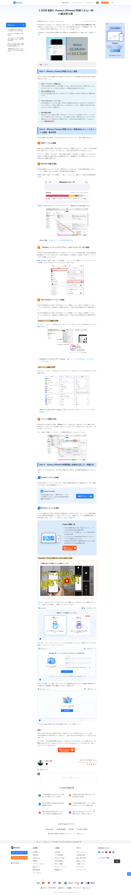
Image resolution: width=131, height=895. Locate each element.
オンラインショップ (18, 858)
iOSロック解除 (59, 864)
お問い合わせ (36, 858)
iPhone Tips (49, 829)
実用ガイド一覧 (80, 861)
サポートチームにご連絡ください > (75, 833)
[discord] (113, 852)
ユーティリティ (76, 2)
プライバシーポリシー (39, 864)
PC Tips (71, 829)
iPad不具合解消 (61, 829)
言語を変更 (16, 863)
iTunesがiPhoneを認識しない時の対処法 (16, 34)
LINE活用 (57, 852)
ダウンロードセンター (19, 853)
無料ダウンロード (115, 50)
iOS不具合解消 (59, 861)
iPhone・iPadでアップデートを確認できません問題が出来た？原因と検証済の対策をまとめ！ (16, 45)
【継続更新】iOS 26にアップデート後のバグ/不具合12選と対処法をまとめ (16, 50)
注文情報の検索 (80, 855)
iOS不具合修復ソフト (77, 741)
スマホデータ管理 (82, 829)
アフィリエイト (37, 872)
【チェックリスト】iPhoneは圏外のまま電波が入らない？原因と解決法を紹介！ (16, 39)
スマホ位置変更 (59, 855)
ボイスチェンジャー (60, 867)
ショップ (104, 2)
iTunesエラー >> (60, 21)
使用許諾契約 (36, 870)
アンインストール (81, 870)
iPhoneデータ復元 (60, 858)
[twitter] (103, 852)
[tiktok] (110, 852)
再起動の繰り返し (85, 528)
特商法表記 (36, 855)
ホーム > (41, 841)
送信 (117, 861)
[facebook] (99, 852)
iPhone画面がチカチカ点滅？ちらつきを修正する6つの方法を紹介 (16, 30)
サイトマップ (80, 867)
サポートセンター (81, 852)
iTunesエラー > (47, 841)
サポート (88, 2)
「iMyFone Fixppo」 (66, 515)
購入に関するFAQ (81, 858)
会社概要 (35, 852)
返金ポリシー (36, 867)
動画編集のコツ (59, 870)
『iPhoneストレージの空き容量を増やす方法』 (61, 240)
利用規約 (35, 861)
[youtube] (106, 852)
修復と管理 (65, 2)
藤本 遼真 (49, 761)
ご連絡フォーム (80, 864)
